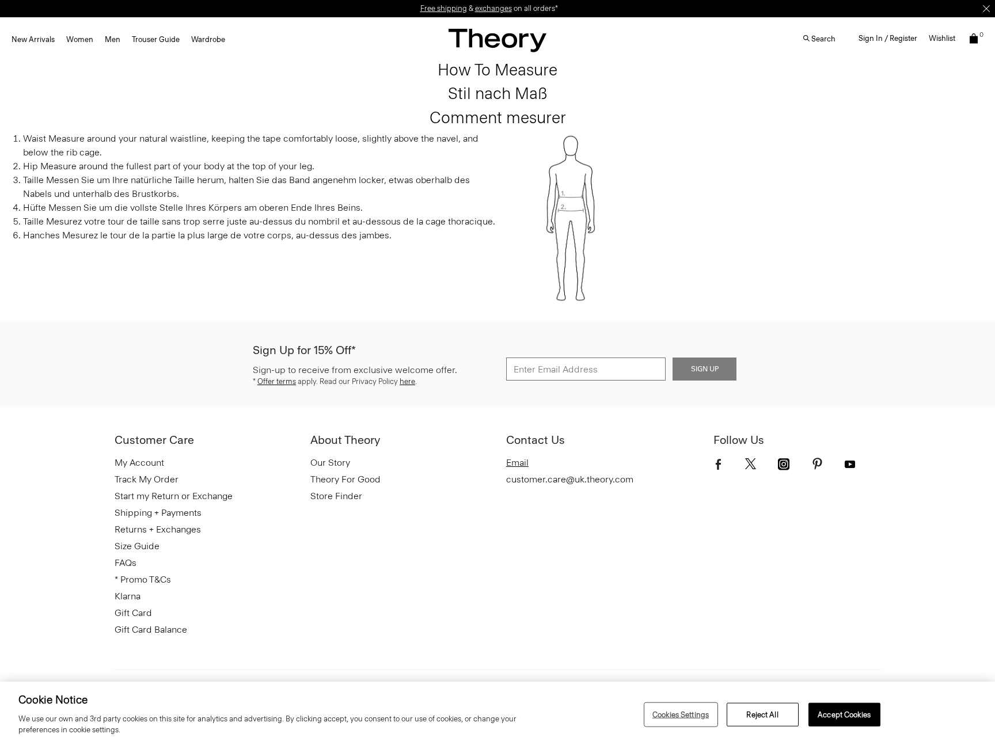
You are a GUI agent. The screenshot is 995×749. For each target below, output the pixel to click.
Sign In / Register (888, 38)
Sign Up (705, 369)
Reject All (762, 714)
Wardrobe (208, 39)
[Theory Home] (497, 40)
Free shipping (443, 8)
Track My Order (147, 479)
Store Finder (336, 496)
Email (517, 462)
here (407, 381)
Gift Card (133, 612)
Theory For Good (345, 479)
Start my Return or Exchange (174, 496)
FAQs (125, 562)
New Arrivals (33, 39)
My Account (139, 462)
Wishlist (942, 38)
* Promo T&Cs (143, 579)
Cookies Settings (680, 714)
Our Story (330, 462)
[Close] (986, 8)
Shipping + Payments (158, 512)
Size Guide (137, 546)
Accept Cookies (844, 714)
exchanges (493, 8)
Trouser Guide (156, 39)
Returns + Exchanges (158, 529)
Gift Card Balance (151, 629)
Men (112, 39)
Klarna (127, 596)
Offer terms (276, 381)
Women (79, 39)
